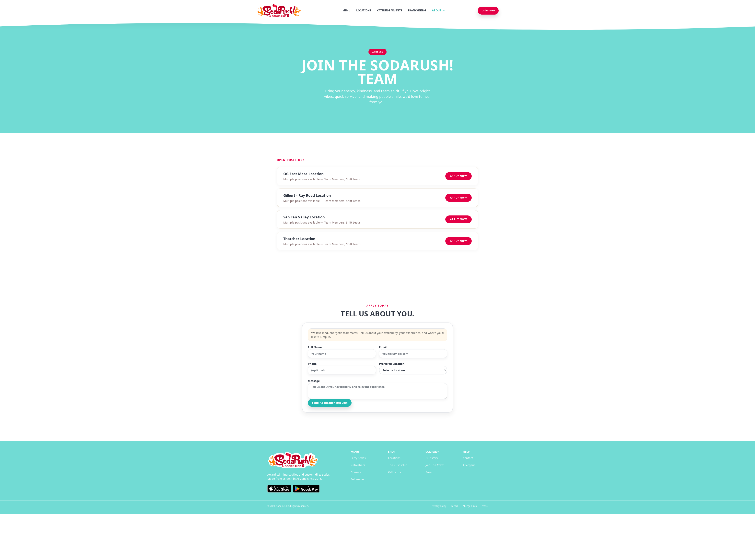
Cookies (356, 472)
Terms (454, 506)
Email (383, 347)
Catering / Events (389, 10)
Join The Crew (434, 465)
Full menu (357, 479)
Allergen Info (470, 506)
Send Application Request (329, 403)
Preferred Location (391, 364)
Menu (347, 10)
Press (429, 472)
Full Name (315, 347)
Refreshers (358, 465)
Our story (431, 458)
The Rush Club (397, 465)
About (436, 10)
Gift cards (394, 472)
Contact (468, 458)
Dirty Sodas (358, 458)
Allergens (469, 465)
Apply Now (458, 176)
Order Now (488, 10)
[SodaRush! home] (302, 460)
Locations (363, 10)
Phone (312, 364)
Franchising (417, 10)
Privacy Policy (439, 506)
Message (314, 381)
